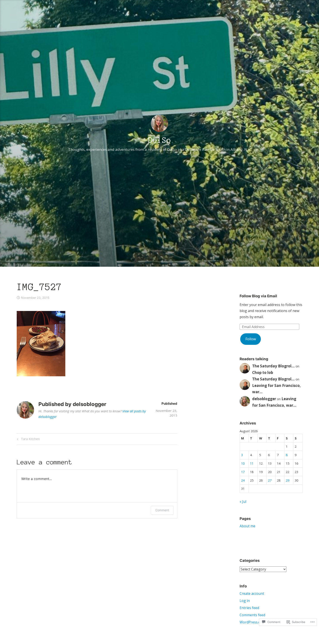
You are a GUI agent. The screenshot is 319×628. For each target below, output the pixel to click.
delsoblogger (264, 398)
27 (269, 480)
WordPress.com (252, 622)
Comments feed (252, 615)
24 (243, 480)
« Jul (243, 501)
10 (243, 463)
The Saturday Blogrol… (273, 365)
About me (247, 526)
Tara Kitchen (27, 439)
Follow (250, 339)
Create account (252, 593)
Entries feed (249, 607)
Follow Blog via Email (258, 296)
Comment (162, 510)
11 (251, 463)
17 (243, 472)
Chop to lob (262, 372)
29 (287, 480)
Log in (245, 600)
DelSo (159, 140)
